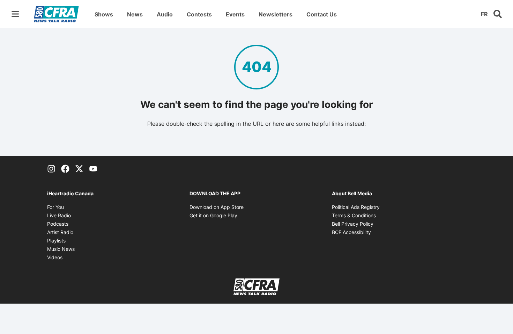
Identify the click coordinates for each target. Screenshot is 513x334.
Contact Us (321, 14)
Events (235, 14)
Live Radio (59, 215)
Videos (54, 257)
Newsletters (275, 14)
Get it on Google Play (213, 215)
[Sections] (15, 14)
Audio (165, 14)
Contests (199, 14)
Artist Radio (60, 232)
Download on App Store (216, 207)
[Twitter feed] (79, 168)
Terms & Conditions (354, 215)
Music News (61, 249)
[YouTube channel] (93, 168)
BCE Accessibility (351, 232)
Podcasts (57, 224)
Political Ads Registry (356, 207)
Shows (104, 14)
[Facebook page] (65, 168)
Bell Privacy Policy (352, 224)
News (135, 14)
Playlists (56, 241)
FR (484, 13)
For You (55, 207)
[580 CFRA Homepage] (56, 14)
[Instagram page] (51, 168)
